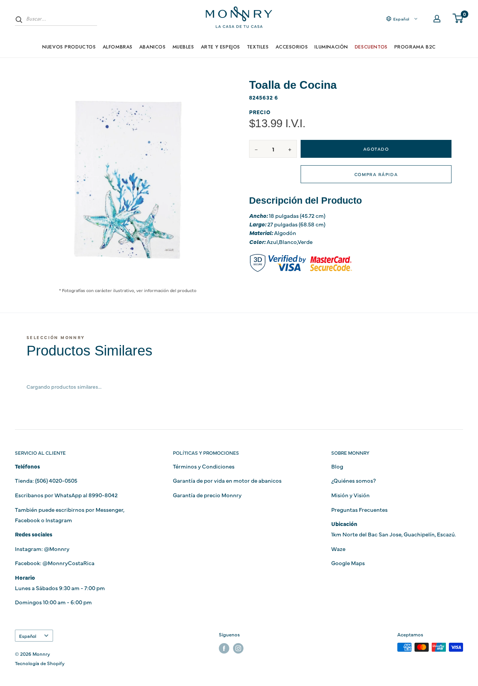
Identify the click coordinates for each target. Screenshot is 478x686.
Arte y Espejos (220, 46)
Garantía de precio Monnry (207, 495)
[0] (458, 18)
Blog (337, 466)
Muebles (183, 46)
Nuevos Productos (69, 46)
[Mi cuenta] (437, 18)
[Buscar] (19, 19)
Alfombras (118, 46)
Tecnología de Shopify (40, 663)
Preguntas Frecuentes (359, 509)
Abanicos (152, 46)
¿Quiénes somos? (353, 480)
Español (27, 636)
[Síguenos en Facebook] (224, 648)
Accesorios (292, 46)
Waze (338, 548)
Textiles (258, 46)
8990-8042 (103, 495)
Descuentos (371, 46)
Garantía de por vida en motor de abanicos (227, 480)
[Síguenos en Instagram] (238, 648)
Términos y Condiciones (204, 466)
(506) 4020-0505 (56, 480)
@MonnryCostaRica (68, 563)
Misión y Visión (350, 495)
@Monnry (56, 548)
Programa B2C (415, 46)
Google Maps (348, 563)
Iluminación (331, 46)
